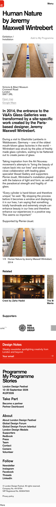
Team (6, 442)
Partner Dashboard (13, 406)
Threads (7, 475)
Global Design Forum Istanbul (19, 426)
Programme (15, 372)
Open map (7, 99)
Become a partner (13, 403)
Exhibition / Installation (8, 38)
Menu (50, 3)
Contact (7, 445)
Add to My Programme (42, 38)
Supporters (9, 316)
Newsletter (9, 465)
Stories (10, 381)
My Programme (18, 376)
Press (6, 439)
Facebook (8, 472)
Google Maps (9, 102)
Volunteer (8, 452)
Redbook (8, 436)
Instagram (8, 468)
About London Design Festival (19, 420)
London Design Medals (15, 429)
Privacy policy (8, 496)
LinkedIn (7, 478)
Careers (7, 449)
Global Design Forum (14, 423)
